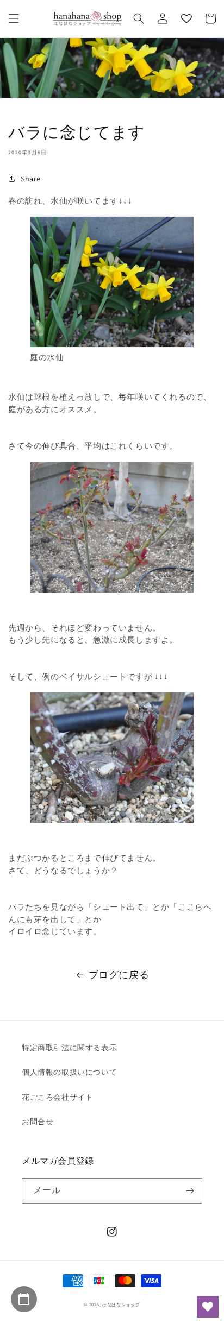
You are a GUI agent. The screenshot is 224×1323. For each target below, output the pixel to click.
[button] (14, 18)
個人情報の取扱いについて (69, 1072)
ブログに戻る (119, 974)
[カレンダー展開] (24, 1299)
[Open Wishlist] (208, 1307)
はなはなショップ (121, 1304)
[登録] (190, 1191)
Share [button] (31, 179)
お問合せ (37, 1121)
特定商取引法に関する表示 (69, 1048)
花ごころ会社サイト (57, 1097)
